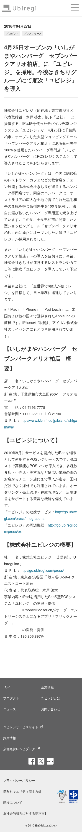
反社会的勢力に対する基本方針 (25, 813)
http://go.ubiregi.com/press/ (42, 570)
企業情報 (47, 687)
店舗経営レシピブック (19, 748)
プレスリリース (32, 33)
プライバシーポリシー (19, 780)
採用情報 (9, 738)
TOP (6, 687)
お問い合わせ (50, 709)
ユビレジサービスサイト (20, 727)
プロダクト (12, 33)
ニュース (9, 709)
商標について (12, 802)
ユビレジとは (50, 698)
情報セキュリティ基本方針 (22, 791)
